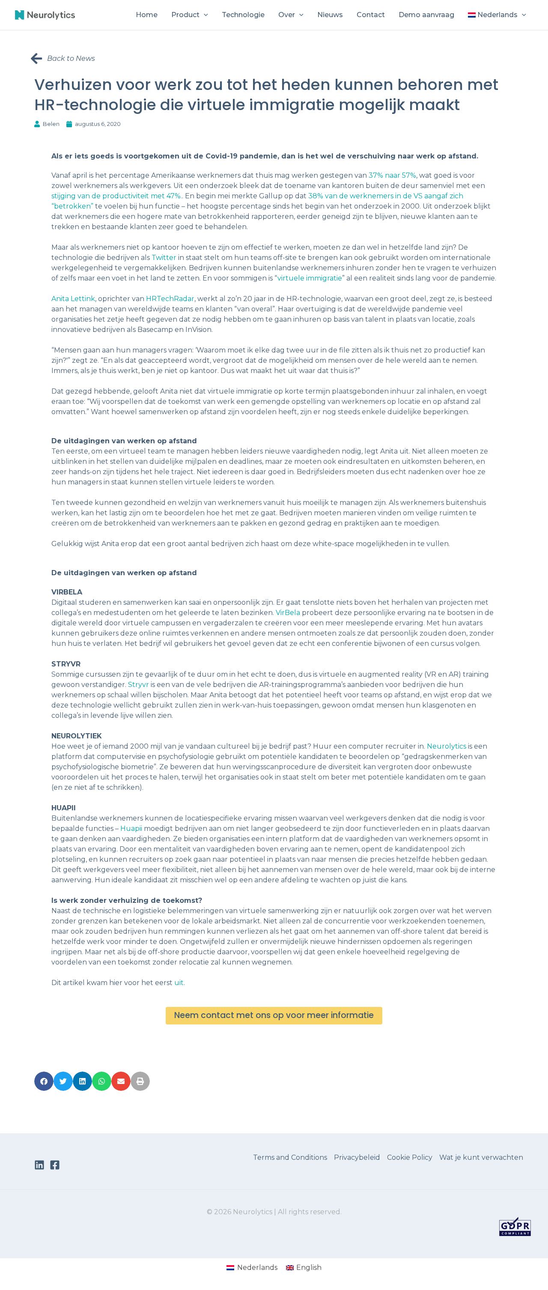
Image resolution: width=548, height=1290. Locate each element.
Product (185, 15)
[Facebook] (55, 1165)
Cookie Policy (409, 1157)
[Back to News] (36, 58)
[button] (204, 15)
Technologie (243, 15)
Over (286, 15)
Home (147, 15)
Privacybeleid (357, 1157)
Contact (371, 15)
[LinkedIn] (39, 1165)
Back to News (71, 58)
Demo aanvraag (426, 15)
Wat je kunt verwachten (481, 1157)
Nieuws (330, 15)
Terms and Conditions (290, 1157)
